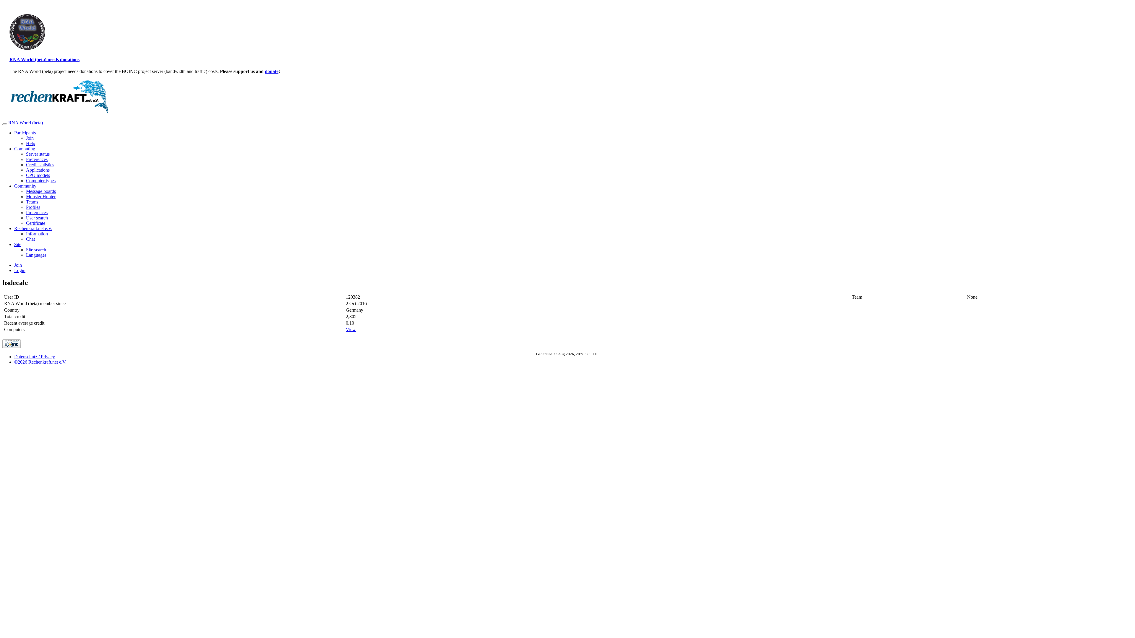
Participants (25, 132)
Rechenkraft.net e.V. (33, 228)
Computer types (41, 180)
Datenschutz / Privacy (34, 356)
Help (30, 143)
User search (37, 217)
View (351, 329)
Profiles (33, 207)
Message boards (41, 191)
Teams (32, 201)
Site (17, 244)
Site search (36, 249)
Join (30, 138)
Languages (36, 255)
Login (19, 270)
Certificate (35, 223)
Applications (38, 169)
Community (25, 185)
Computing (24, 148)
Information (37, 233)
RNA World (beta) (25, 122)
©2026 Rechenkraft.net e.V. (40, 361)
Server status (38, 154)
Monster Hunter (41, 196)
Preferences (37, 159)
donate (271, 71)
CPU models (38, 175)
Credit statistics (40, 164)
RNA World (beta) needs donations (44, 59)
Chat (30, 239)
